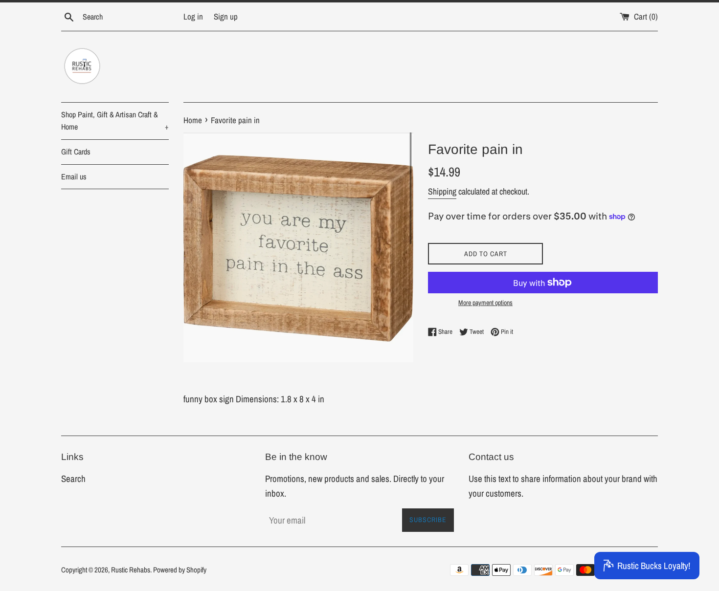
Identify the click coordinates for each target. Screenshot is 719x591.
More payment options (485, 302)
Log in (193, 16)
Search (73, 478)
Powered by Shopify (179, 570)
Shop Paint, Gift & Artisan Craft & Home (115, 120)
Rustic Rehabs (130, 570)
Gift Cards (75, 151)
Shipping (442, 191)
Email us (74, 176)
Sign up (226, 16)
